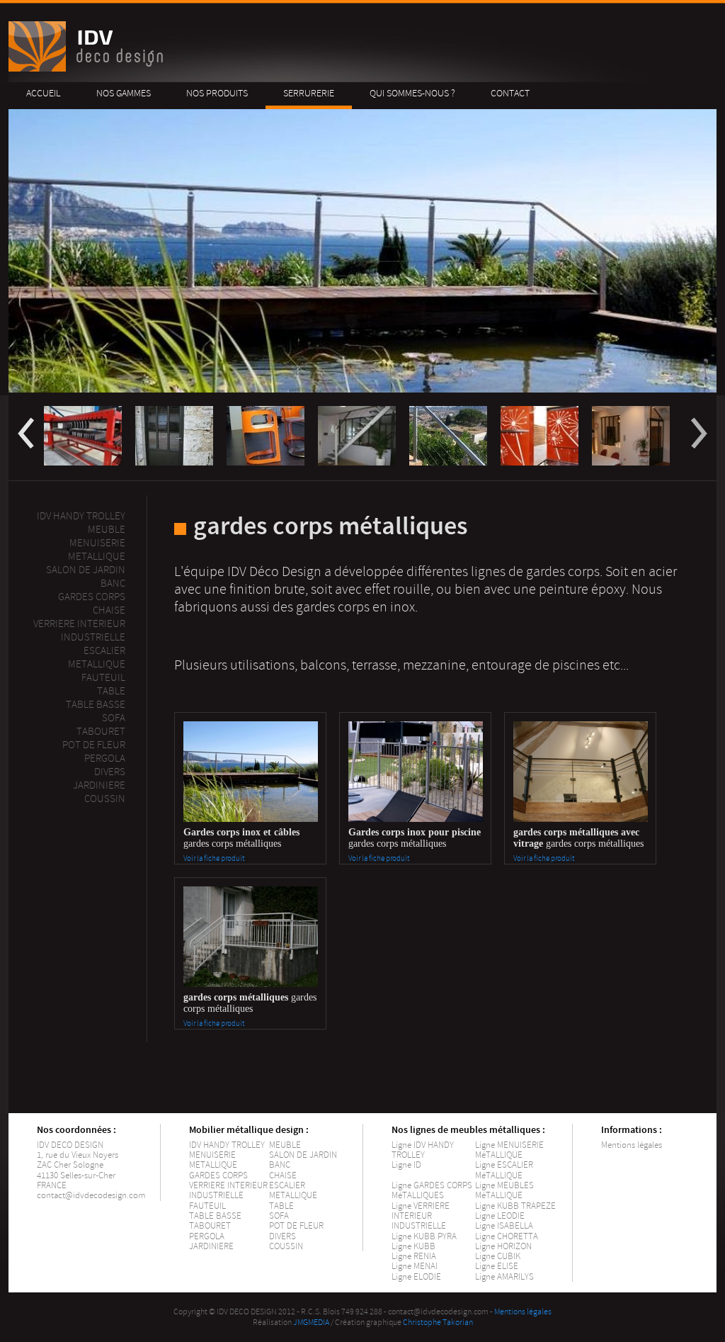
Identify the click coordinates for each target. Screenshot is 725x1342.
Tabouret (100, 731)
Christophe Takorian (438, 1322)
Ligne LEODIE (500, 1216)
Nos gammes (123, 93)
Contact (510, 93)
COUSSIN (286, 1246)
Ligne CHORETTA (506, 1236)
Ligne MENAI (415, 1266)
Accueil (43, 93)
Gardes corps (91, 597)
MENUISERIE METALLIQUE (213, 1160)
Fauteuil (103, 677)
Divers (109, 772)
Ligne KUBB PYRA (424, 1236)
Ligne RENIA (414, 1256)
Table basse (95, 704)
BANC (279, 1165)
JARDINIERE (211, 1246)
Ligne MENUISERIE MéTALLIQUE (509, 1150)
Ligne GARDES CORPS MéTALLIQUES (432, 1190)
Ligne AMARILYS (504, 1276)
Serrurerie (308, 93)
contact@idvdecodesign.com (91, 1195)
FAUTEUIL (207, 1206)
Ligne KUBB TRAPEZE (515, 1206)
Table (111, 691)
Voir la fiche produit (213, 858)
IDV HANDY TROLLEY (227, 1145)
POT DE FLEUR (296, 1225)
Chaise (109, 610)
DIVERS (282, 1236)
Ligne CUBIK (497, 1256)
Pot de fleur (93, 745)
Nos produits (217, 93)
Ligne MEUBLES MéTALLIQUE (504, 1190)
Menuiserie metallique (96, 549)
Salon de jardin (85, 570)
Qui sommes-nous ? (412, 93)
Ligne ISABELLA (504, 1225)
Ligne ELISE (496, 1266)
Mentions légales (631, 1145)
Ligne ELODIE (416, 1276)
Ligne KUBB (413, 1246)
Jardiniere (99, 785)
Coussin (104, 799)
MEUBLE (106, 529)
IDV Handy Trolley (81, 516)
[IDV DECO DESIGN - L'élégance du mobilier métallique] (88, 68)
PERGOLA (104, 758)
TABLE (281, 1206)
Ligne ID (406, 1165)
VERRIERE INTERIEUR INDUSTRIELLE (228, 1190)
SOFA (279, 1216)
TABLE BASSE (215, 1216)
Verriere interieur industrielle (79, 630)
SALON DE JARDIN (303, 1155)
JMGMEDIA (311, 1322)
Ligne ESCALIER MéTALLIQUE (504, 1169)
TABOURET (210, 1225)
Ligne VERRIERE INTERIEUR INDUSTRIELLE (421, 1216)
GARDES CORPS (218, 1175)
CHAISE (283, 1175)
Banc (113, 583)
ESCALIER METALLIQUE (96, 657)
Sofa (113, 718)
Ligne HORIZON (503, 1246)
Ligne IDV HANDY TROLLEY (423, 1150)
